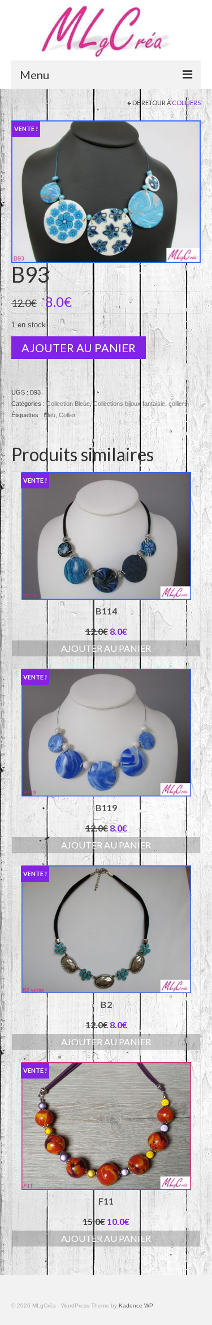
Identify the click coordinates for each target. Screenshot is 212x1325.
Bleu (49, 415)
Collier (67, 415)
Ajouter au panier (78, 347)
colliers (186, 102)
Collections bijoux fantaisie (129, 403)
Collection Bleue (68, 403)
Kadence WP (136, 1305)
